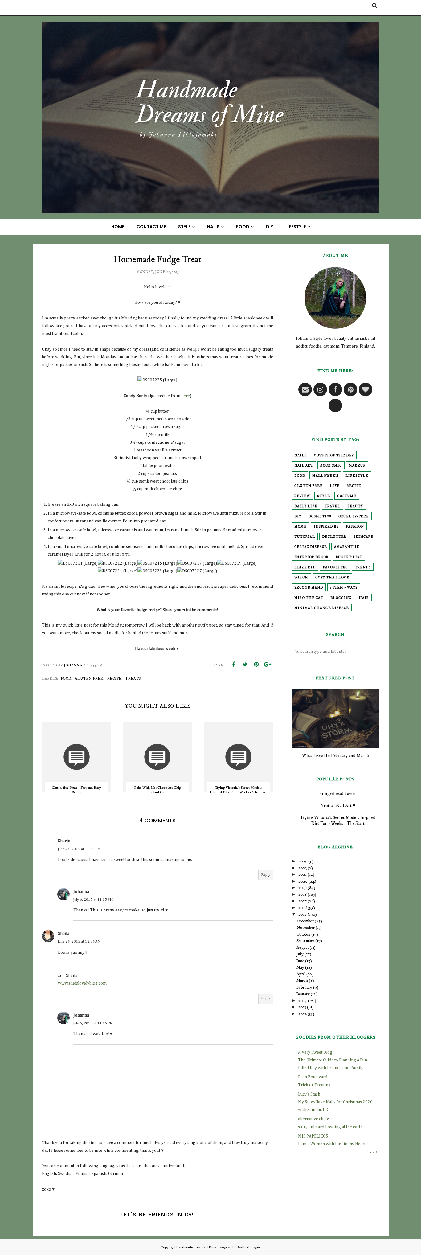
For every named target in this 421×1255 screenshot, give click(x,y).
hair (364, 598)
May (300, 967)
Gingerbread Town (337, 793)
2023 (302, 868)
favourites (335, 567)
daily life (305, 506)
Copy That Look (332, 577)
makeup (357, 465)
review (302, 496)
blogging (341, 598)
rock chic (331, 465)
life (335, 486)
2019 (302, 888)
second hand (308, 588)
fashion (355, 527)
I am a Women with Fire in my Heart (332, 1144)
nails (300, 455)
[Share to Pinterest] (256, 664)
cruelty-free (353, 516)
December (305, 921)
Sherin (64, 841)
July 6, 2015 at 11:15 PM (93, 900)
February (304, 987)
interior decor (311, 557)
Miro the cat (308, 598)
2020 (303, 881)
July (300, 954)
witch (301, 577)
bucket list (349, 557)
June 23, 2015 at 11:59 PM (79, 849)
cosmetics (320, 516)
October (303, 934)
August (302, 947)
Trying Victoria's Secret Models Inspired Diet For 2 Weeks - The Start (337, 820)
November (305, 927)
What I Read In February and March (335, 756)
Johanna (81, 892)
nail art (303, 465)
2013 (302, 1007)
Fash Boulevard (312, 1077)
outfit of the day (334, 455)
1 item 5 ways (344, 588)
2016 (302, 908)
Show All (373, 1152)
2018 (302, 894)
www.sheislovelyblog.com (82, 983)
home (300, 527)
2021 (302, 874)
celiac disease (310, 547)
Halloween (325, 476)
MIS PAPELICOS (313, 1136)
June (300, 961)
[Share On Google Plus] (268, 664)
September (305, 941)
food (66, 678)
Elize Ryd (305, 567)
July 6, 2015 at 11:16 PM (93, 1023)
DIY (297, 516)
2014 (302, 1000)
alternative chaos (314, 1119)
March (302, 980)
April (300, 974)
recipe (114, 678)
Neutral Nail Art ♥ (337, 806)
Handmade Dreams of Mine (196, 1247)
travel (332, 506)
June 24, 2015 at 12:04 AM (79, 942)
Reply (265, 875)
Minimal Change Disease (321, 608)
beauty (355, 506)
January (303, 994)
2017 (302, 901)
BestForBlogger (248, 1247)
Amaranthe (346, 547)
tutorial (304, 537)
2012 (302, 1014)
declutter (334, 537)
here (185, 396)
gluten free (89, 678)
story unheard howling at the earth (330, 1127)
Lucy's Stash (309, 1094)
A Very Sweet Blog (315, 1052)
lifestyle (356, 476)
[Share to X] (245, 664)
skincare (364, 537)
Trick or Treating (314, 1085)
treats (133, 678)
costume (346, 496)
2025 (302, 861)
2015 (302, 914)
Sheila (63, 934)
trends (363, 567)
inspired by (326, 527)
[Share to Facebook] (234, 664)
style (323, 496)
